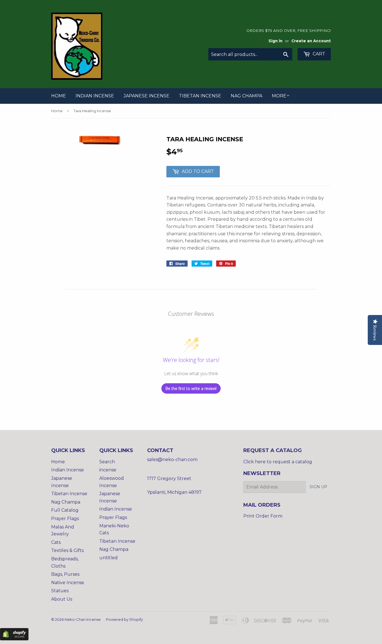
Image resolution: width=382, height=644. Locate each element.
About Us (61, 599)
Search (107, 461)
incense (107, 470)
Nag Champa (246, 95)
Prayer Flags (65, 518)
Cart (318, 54)
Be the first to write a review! (191, 388)
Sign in (275, 41)
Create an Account (311, 41)
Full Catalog (65, 510)
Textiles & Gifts (67, 550)
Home (58, 95)
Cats (56, 542)
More (279, 95)
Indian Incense (95, 95)
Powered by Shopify (124, 619)
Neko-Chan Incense (83, 619)
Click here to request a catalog (277, 461)
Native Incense (67, 582)
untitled (108, 557)
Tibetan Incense (200, 95)
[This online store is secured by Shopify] (14, 638)
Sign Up (318, 486)
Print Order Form (262, 516)
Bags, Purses (65, 574)
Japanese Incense (146, 95)
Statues (60, 590)
